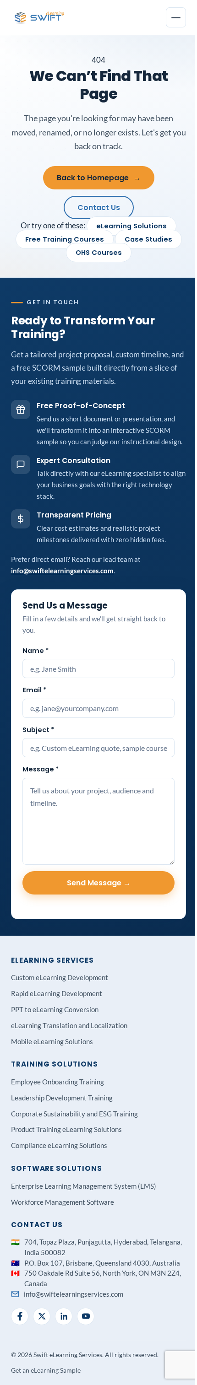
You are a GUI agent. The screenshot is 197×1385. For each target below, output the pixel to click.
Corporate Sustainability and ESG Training (74, 1114)
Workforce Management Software (62, 1202)
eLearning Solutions (131, 226)
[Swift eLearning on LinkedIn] (63, 1316)
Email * (34, 690)
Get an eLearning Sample (46, 1370)
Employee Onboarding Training (57, 1082)
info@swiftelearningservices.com (62, 570)
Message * (40, 769)
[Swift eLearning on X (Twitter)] (41, 1316)
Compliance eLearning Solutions (59, 1145)
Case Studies (148, 239)
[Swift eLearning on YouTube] (85, 1316)
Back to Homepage (99, 177)
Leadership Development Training (62, 1098)
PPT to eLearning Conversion (54, 1009)
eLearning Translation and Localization (69, 1025)
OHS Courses (99, 252)
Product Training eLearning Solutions (66, 1129)
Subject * (38, 729)
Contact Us (98, 207)
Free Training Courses (64, 239)
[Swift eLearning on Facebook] (19, 1316)
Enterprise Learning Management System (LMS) (83, 1186)
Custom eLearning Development (59, 977)
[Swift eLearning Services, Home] (40, 17)
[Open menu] (176, 17)
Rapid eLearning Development (56, 993)
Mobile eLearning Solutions (52, 1041)
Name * (35, 650)
